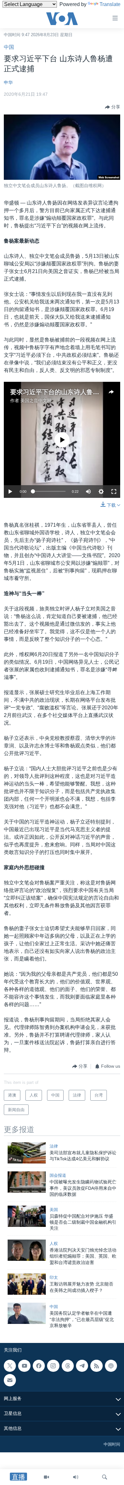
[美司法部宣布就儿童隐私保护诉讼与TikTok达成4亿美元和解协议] (27, 1152)
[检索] (104, 1477)
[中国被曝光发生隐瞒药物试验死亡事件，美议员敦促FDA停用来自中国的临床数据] (27, 1182)
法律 (54, 1146)
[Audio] (75, 1477)
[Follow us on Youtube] (24, 1366)
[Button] (112, 107)
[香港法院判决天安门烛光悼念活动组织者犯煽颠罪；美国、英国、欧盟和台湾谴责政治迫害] (27, 1250)
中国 (9, 47)
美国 (54, 1209)
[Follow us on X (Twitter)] (10, 1366)
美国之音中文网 (36, 400)
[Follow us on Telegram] (82, 1366)
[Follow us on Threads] (68, 1366)
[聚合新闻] (96, 1366)
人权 (54, 1243)
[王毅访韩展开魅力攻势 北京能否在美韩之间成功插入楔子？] (27, 1284)
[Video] (46, 1477)
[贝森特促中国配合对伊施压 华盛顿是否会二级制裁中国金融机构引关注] (27, 1216)
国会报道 (58, 1175)
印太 (54, 1277)
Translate (110, 4)
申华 (8, 82)
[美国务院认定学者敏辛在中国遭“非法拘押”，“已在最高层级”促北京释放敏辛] (27, 1313)
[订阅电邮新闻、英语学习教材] (10, 1380)
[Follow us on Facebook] (39, 1366)
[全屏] (113, 491)
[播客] (111, 1366)
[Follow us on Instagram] (53, 1366)
